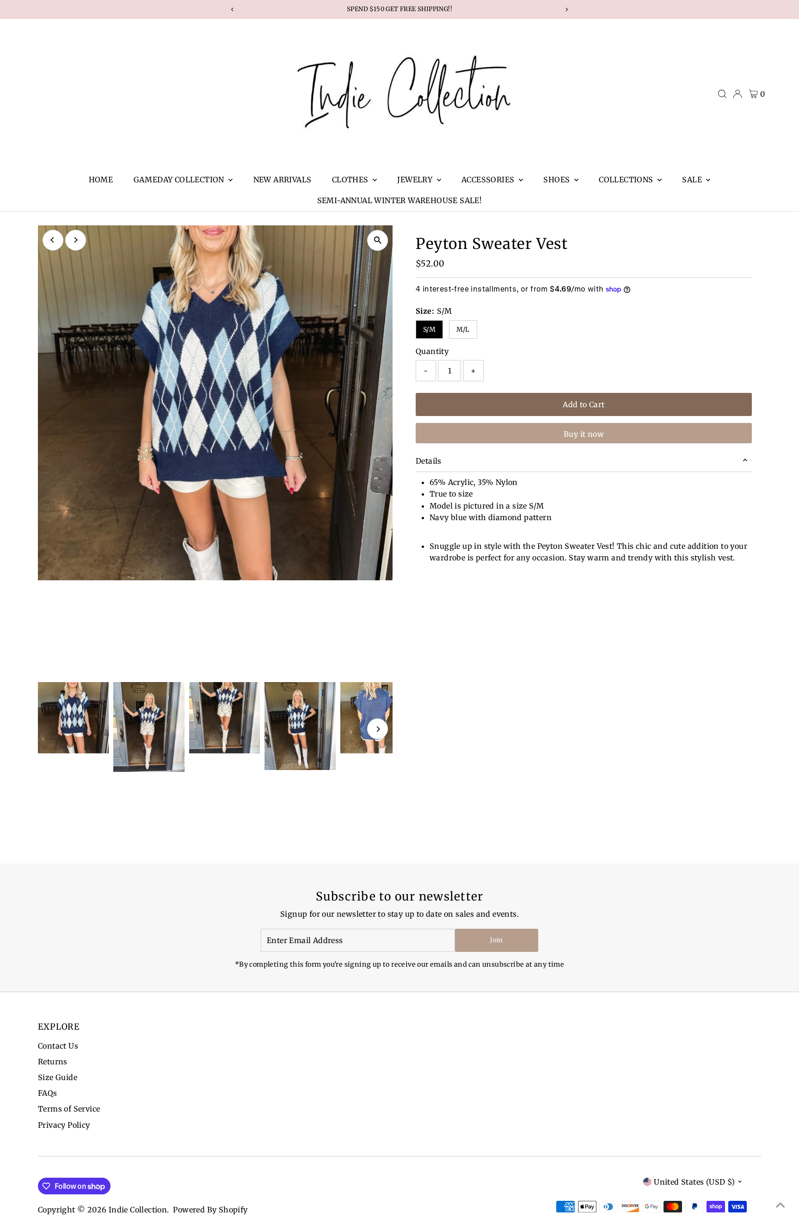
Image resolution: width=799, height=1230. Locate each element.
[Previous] (53, 240)
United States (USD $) (694, 1182)
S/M (429, 329)
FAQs (47, 1093)
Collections (627, 179)
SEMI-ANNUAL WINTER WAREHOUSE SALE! (399, 200)
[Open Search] (722, 94)
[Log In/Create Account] (737, 94)
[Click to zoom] (377, 240)
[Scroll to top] (780, 1204)
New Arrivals (282, 179)
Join (496, 940)
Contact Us (58, 1045)
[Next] (75, 240)
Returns (53, 1061)
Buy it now (584, 434)
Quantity (432, 351)
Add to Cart (583, 404)
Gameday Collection (180, 179)
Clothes (351, 179)
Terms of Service (69, 1108)
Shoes (557, 179)
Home (101, 179)
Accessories (488, 179)
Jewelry (415, 179)
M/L (463, 329)
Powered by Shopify (210, 1209)
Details (429, 461)
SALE (693, 179)
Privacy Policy (64, 1125)
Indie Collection (138, 1209)
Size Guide (57, 1077)
